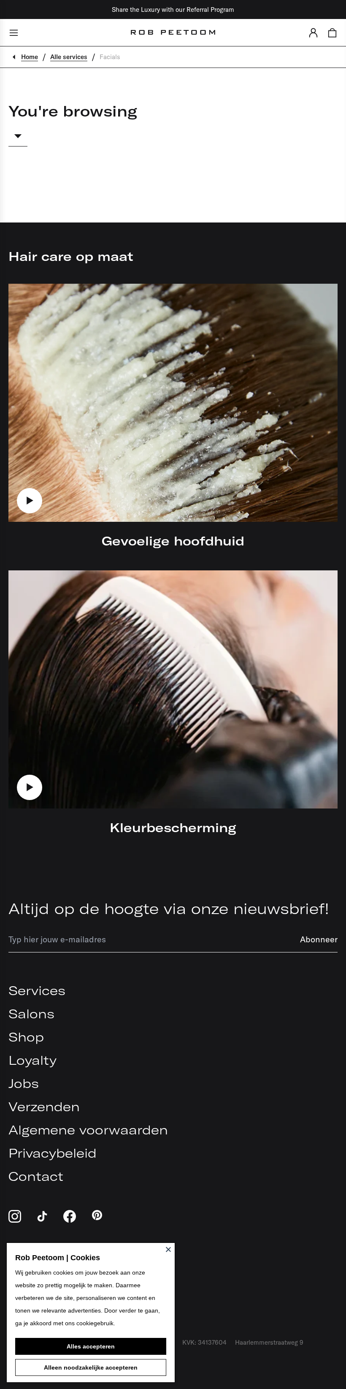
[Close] (168, 1249)
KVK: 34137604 (204, 1342)
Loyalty (32, 1060)
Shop (26, 1037)
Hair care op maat (70, 256)
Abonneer (319, 939)
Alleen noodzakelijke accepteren (91, 1367)
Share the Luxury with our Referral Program (173, 9)
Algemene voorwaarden (88, 1130)
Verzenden (44, 1107)
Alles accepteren (91, 1346)
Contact (35, 1176)
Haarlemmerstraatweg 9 (269, 1342)
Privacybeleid (52, 1153)
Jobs (23, 1083)
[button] (313, 32)
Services (36, 990)
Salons (31, 1014)
